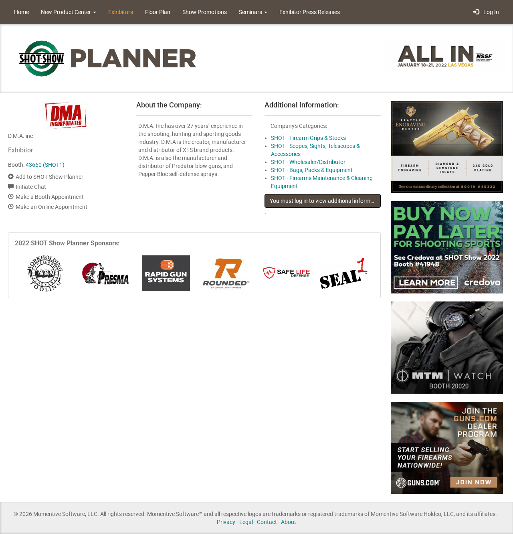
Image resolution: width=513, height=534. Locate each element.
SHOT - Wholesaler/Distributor (308, 162)
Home (21, 12)
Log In (490, 12)
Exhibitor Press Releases (309, 12)
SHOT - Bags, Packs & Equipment (312, 170)
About (288, 522)
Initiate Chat (31, 187)
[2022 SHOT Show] (108, 58)
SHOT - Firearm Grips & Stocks (308, 138)
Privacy (226, 522)
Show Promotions (204, 12)
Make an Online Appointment (51, 207)
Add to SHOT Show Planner (49, 177)
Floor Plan (157, 12)
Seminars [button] (251, 12)
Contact (267, 522)
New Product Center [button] (66, 12)
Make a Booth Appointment (50, 197)
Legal (246, 522)
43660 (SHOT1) (45, 165)
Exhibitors (120, 12)
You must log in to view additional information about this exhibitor (325, 201)
